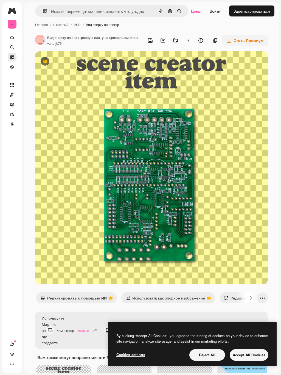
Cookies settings (130, 354)
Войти (215, 11)
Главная (41, 24)
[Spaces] (12, 94)
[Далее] (251, 297)
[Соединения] (12, 344)
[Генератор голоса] (12, 124)
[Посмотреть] (12, 67)
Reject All (207, 354)
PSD (77, 24)
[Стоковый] (12, 57)
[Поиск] (12, 47)
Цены (196, 11)
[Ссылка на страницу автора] (40, 40)
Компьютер (73, 330)
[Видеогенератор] (12, 114)
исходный (72, 62)
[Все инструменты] (12, 84)
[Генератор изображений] (12, 104)
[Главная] (12, 37)
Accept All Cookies (249, 354)
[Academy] (12, 354)
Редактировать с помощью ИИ (73, 299)
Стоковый (61, 24)
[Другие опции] (187, 40)
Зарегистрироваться (252, 11)
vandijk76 (54, 43)
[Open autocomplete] (42, 11)
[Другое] (12, 364)
